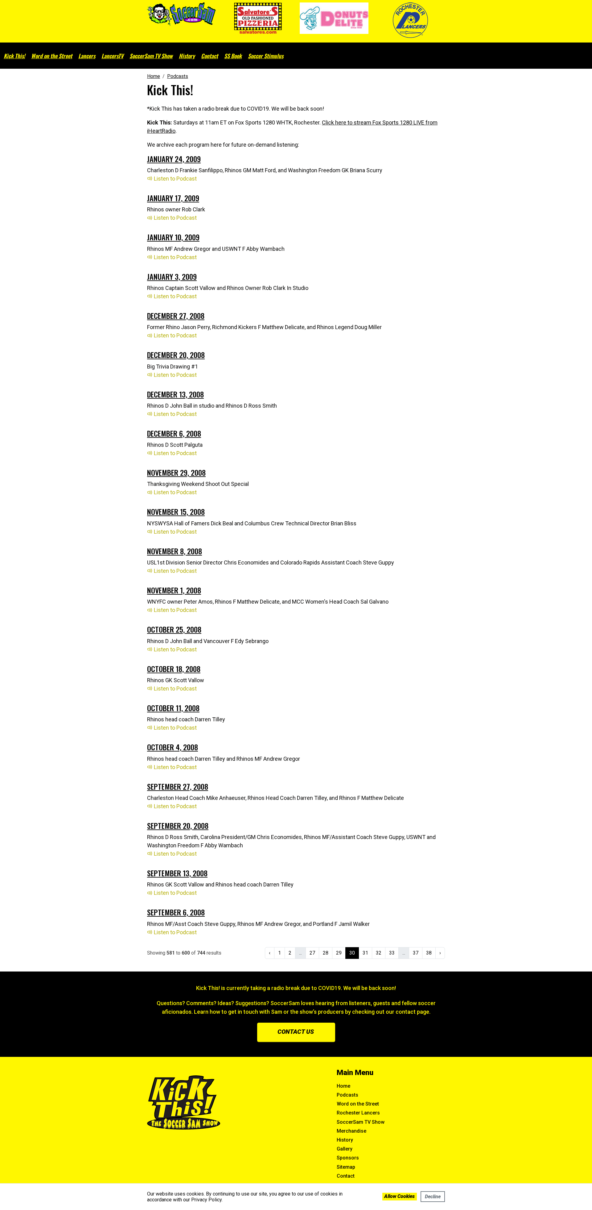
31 (365, 953)
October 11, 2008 (173, 707)
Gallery (344, 1149)
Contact (209, 56)
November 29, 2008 (176, 472)
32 (378, 953)
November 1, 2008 (174, 590)
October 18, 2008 (173, 668)
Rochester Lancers (358, 1113)
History (187, 56)
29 (339, 953)
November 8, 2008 (174, 550)
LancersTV (112, 56)
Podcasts (347, 1095)
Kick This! (14, 56)
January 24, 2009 (174, 158)
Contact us (296, 1031)
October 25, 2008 (174, 629)
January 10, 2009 (173, 236)
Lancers (86, 56)
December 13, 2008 (175, 394)
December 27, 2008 (175, 315)
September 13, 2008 (177, 872)
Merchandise (351, 1131)
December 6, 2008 (174, 433)
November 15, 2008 (176, 511)
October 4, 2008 (172, 746)
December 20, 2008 (176, 354)
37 (415, 953)
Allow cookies (399, 1196)
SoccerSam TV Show (151, 56)
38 (429, 953)
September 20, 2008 (177, 825)
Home (343, 1086)
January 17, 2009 (173, 197)
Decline (433, 1197)
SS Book (233, 56)
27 (312, 953)
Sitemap (346, 1167)
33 (392, 953)
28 (325, 953)
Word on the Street (51, 56)
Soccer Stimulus (265, 56)
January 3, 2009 (172, 276)
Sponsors (348, 1158)
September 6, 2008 (176, 912)
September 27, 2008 (177, 786)
